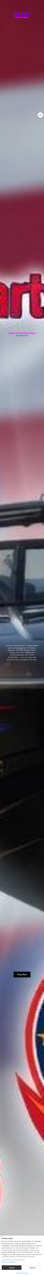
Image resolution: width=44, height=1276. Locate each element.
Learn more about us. (9, 1262)
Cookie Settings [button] (22, 1273)
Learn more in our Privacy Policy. (13, 1260)
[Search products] (40, 115)
